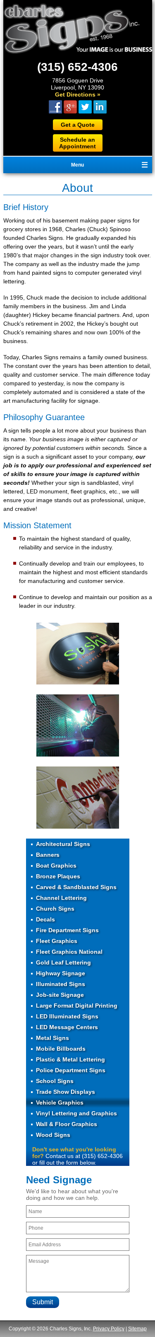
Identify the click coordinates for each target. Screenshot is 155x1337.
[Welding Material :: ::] (77, 754)
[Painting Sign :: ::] (77, 682)
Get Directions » (77, 94)
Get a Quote (78, 124)
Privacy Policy (108, 1329)
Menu (77, 165)
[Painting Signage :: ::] (77, 826)
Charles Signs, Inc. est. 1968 (77, 28)
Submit (42, 1302)
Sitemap (137, 1329)
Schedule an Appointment (77, 143)
